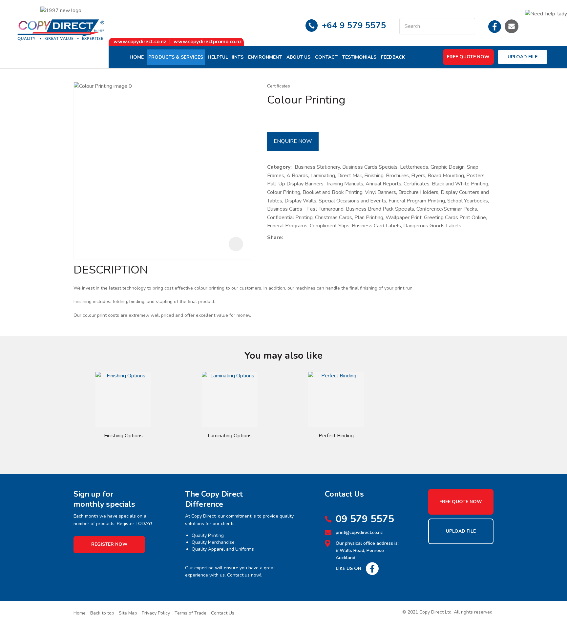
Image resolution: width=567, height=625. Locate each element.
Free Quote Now (468, 57)
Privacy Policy (156, 613)
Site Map (128, 613)
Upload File (522, 57)
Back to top (102, 613)
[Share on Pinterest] (316, 238)
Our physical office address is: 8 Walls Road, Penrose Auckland (367, 550)
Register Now (109, 544)
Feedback (393, 57)
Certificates (278, 86)
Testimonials (359, 57)
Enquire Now (293, 141)
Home (137, 57)
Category (278, 167)
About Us (298, 57)
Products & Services (175, 57)
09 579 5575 (365, 519)
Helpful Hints (225, 57)
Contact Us (222, 613)
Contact (326, 57)
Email (511, 26)
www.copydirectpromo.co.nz (208, 41)
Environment (265, 57)
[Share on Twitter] (296, 237)
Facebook (494, 26)
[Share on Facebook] (287, 238)
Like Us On (348, 568)
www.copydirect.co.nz (140, 41)
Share (274, 237)
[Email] (306, 238)
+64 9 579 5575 (354, 25)
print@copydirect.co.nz (359, 532)
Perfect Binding (336, 435)
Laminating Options (230, 435)
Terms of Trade (190, 613)
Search (467, 26)
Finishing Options (123, 435)
